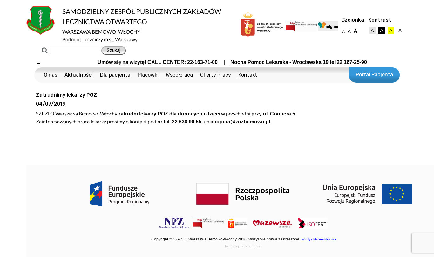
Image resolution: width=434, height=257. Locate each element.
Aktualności (78, 75)
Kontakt (247, 75)
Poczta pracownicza (243, 246)
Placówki (148, 75)
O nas (50, 75)
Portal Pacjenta (374, 75)
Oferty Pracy (215, 75)
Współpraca (179, 75)
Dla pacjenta (115, 75)
